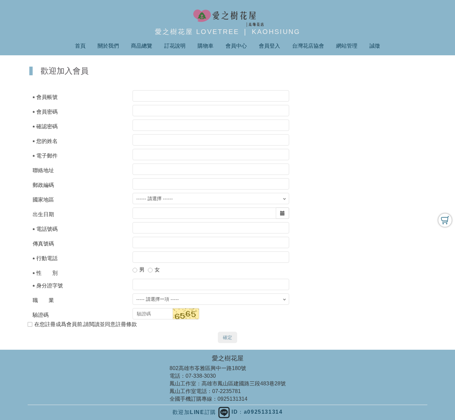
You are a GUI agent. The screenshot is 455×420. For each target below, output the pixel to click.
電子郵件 (47, 156)
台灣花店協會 (308, 46)
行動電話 (47, 258)
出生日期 (43, 214)
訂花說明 (175, 46)
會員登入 (269, 46)
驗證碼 (41, 315)
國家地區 (43, 200)
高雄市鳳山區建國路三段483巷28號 (244, 383)
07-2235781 (226, 391)
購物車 (206, 46)
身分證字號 (49, 285)
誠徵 (374, 46)
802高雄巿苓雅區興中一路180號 (208, 368)
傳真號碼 (43, 243)
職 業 (43, 300)
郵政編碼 (43, 185)
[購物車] (445, 220)
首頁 (80, 46)
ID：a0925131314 (256, 412)
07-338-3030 (201, 376)
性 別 (47, 273)
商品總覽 (141, 46)
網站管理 (346, 46)
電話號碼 (47, 229)
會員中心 (236, 46)
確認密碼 (47, 126)
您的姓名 (47, 141)
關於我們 (108, 46)
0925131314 (232, 399)
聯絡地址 (43, 170)
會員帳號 (47, 97)
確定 (227, 337)
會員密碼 (47, 112)
